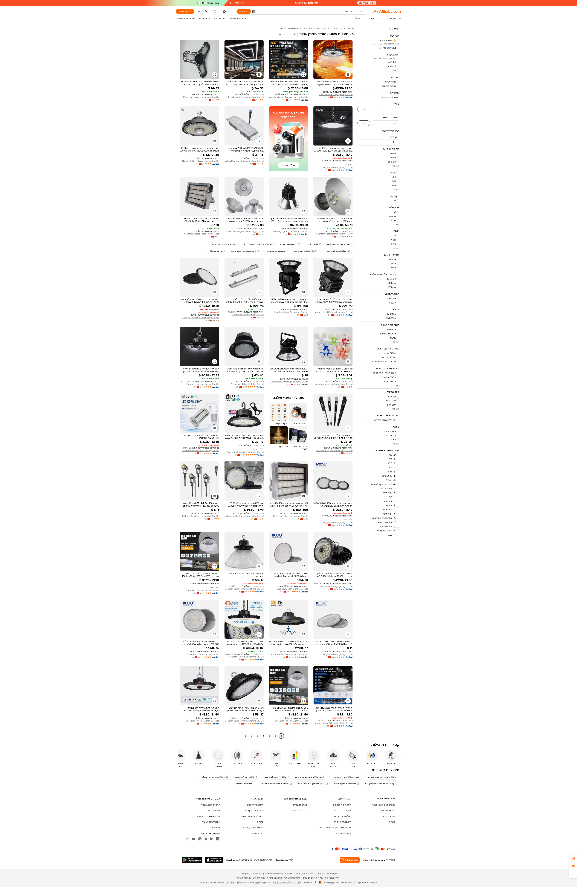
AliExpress (245, 873)
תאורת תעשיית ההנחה (275, 251)
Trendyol (320, 873)
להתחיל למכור (213, 810)
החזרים (260, 822)
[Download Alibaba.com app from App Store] (214, 860)
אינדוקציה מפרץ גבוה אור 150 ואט (275, 784)
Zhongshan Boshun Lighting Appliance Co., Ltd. (288, 381)
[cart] (214, 12)
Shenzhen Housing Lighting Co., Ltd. (336, 94)
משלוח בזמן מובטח (342, 816)
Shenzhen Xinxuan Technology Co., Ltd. (201, 97)
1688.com (257, 873)
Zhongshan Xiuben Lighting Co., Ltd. (247, 384)
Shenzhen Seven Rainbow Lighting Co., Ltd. (288, 97)
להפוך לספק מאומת (211, 822)
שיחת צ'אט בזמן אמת (254, 810)
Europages (332, 873)
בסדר (363, 109)
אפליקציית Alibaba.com (237, 860)
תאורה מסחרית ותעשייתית (315, 28)
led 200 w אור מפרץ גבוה (304, 251)
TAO (312, 873)
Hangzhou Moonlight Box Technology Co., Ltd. (244, 161)
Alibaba (350, 28)
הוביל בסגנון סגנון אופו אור (345, 784)
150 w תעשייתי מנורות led (338, 244)
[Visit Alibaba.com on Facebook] (218, 839)
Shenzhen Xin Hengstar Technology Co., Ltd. (244, 231)
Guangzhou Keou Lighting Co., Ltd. (337, 167)
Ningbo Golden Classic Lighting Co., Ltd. (200, 161)
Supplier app (281, 860)
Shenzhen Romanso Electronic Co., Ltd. (245, 452)
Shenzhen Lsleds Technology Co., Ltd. (201, 234)
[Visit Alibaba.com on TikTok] (188, 839)
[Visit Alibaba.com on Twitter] (206, 839)
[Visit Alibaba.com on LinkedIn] (212, 839)
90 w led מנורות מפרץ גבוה (223, 244)
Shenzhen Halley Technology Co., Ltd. (290, 312)
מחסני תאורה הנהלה (243, 784)
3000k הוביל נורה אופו (244, 777)
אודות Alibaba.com (386, 798)
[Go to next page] (245, 736)
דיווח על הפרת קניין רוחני (253, 827)
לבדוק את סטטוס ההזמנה (208, 816)
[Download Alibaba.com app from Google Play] (192, 860)
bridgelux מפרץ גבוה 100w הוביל (311, 784)
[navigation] (378, 382)
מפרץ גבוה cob (312, 244)
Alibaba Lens (378, 860)
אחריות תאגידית (388, 816)
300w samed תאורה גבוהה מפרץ (345, 777)
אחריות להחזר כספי (342, 810)
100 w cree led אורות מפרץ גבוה (244, 251)
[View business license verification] (315, 882)
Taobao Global (300, 873)
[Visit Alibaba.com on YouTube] (194, 839)
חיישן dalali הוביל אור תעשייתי (336, 251)
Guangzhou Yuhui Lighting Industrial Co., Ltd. (333, 312)
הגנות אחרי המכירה (342, 822)
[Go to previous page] (287, 736)
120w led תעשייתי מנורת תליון (214, 777)
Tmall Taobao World (274, 873)
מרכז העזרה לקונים (255, 805)
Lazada (288, 873)
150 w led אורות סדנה (288, 244)
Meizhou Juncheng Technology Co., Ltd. (334, 384)
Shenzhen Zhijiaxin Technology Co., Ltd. (245, 97)
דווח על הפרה (258, 833)
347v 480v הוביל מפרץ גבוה (274, 777)
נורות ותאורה (336, 28)
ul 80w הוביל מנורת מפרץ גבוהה (381, 777)
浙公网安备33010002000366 (338, 882)
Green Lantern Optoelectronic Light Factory (333, 234)
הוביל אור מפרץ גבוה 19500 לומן (257, 244)
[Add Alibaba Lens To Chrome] (350, 860)
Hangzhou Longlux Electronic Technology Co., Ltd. (199, 317)
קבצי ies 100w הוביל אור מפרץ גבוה (379, 784)
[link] (573, 858)
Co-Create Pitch (387, 810)
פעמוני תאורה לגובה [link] (289, 28)
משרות (392, 822)
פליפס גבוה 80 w (215, 251)
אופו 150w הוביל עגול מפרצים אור (309, 777)
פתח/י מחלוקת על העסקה (252, 816)
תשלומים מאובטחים (342, 805)
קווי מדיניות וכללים (343, 833)
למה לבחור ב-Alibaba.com (383, 805)
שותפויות (215, 827)
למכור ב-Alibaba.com (210, 805)
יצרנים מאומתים (300, 805)
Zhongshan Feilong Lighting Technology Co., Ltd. (288, 231)
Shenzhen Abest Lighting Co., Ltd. (248, 314)
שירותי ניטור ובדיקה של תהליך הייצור (335, 827)
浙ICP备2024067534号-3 (365, 882)
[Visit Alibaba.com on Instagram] (200, 839)
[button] (254, 11)
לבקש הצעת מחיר (299, 810)
